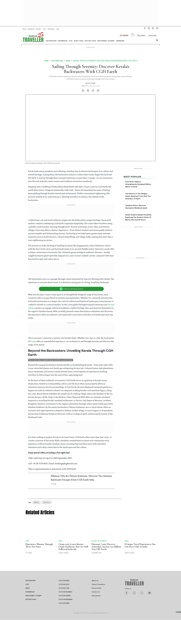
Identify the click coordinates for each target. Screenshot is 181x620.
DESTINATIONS (31, 580)
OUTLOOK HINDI (64, 603)
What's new (78, 41)
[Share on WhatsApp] (83, 90)
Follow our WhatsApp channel (73, 289)
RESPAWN (51, 29)
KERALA (36, 502)
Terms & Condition (98, 584)
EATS (44, 29)
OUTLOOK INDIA (64, 580)
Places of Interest (99, 541)
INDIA (24, 29)
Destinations (51, 41)
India (68, 61)
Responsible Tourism (106, 41)
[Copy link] (98, 90)
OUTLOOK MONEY (65, 596)
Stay (71, 41)
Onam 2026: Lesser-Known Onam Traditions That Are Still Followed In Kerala (73, 547)
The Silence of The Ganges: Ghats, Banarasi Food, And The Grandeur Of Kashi (138, 196)
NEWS (28, 588)
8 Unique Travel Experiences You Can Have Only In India (140, 545)
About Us (95, 580)
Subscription (96, 596)
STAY (27, 584)
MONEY (38, 29)
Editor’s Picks (90, 41)
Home (46, 61)
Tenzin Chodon (63, 552)
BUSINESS (31, 29)
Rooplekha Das (96, 552)
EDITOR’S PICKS (31, 599)
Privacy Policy (96, 588)
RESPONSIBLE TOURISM (33, 596)
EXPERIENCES (30, 592)
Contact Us (96, 592)
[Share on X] (88, 90)
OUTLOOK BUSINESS (65, 592)
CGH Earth (46, 502)
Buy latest (141, 35)
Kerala (33, 341)
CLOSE (178, 612)
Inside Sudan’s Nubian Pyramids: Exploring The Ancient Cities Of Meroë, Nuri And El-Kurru (138, 217)
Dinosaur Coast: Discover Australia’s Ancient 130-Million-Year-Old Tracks (107, 547)
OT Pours (124, 35)
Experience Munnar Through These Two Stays (39, 545)
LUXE (57, 29)
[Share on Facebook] (93, 90)
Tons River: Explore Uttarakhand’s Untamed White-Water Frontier (138, 184)
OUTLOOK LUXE (64, 588)
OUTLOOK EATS (64, 584)
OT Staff (91, 83)
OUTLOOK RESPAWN (65, 599)
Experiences (63, 41)
